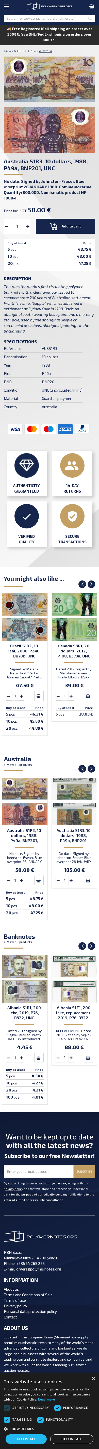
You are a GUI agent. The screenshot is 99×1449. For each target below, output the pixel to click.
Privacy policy (15, 1306)
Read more (46, 1399)
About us (11, 1289)
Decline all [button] (71, 1439)
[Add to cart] (39, 696)
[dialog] (49, 1411)
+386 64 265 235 (30, 1263)
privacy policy (13, 1188)
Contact (10, 1317)
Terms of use (15, 1300)
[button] (49, 1429)
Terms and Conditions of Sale (28, 1294)
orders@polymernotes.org (38, 1269)
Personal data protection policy (30, 1311)
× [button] (93, 1379)
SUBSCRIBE (84, 1171)
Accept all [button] (26, 1439)
